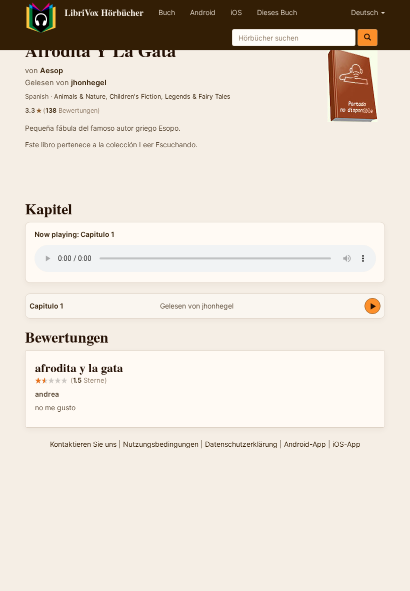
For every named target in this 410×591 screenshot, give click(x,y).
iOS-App (346, 444)
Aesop (51, 70)
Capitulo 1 (47, 306)
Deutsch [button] (365, 12)
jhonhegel (88, 82)
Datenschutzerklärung (241, 444)
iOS (236, 12)
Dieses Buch (277, 12)
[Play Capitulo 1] (372, 306)
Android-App (305, 444)
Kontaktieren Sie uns (83, 444)
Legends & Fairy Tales (197, 96)
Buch (166, 12)
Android (203, 12)
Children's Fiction (135, 96)
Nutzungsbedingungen (160, 444)
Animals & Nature (80, 96)
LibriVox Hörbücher (104, 12)
